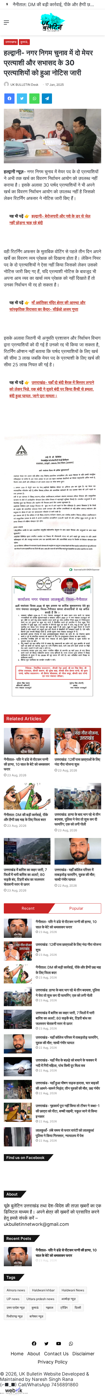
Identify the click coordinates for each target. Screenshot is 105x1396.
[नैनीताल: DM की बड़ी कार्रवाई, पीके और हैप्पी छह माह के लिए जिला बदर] (27, 796)
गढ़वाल (49, 1307)
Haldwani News (73, 1290)
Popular (76, 908)
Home (17, 1353)
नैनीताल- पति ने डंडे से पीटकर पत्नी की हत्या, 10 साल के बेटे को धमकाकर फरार (27, 764)
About (33, 1353)
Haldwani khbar (43, 1290)
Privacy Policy (53, 1362)
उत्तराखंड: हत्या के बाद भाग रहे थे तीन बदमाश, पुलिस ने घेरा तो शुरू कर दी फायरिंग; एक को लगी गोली (77, 819)
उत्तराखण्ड (10, 42)
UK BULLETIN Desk (24, 85)
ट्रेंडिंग (64, 1307)
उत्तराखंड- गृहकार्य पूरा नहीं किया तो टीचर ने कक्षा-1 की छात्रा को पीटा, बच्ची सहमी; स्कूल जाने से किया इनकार (68, 1111)
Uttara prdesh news (40, 1299)
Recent (28, 908)
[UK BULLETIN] (52, 22)
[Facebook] (9, 98)
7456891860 (64, 1384)
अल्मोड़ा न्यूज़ (68, 1299)
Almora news (16, 1290)
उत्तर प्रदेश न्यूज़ (15, 1307)
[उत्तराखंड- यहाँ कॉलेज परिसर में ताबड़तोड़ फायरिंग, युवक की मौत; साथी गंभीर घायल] (78, 851)
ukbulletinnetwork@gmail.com (36, 1224)
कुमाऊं (35, 1307)
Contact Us (56, 1353)
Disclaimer (83, 1353)
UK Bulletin (30, 1374)
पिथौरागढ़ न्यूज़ (14, 1316)
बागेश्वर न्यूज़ (36, 1316)
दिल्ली (78, 1307)
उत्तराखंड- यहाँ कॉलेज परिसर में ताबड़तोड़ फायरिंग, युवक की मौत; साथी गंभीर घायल (75, 874)
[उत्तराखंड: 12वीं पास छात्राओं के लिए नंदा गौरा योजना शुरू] (78, 741)
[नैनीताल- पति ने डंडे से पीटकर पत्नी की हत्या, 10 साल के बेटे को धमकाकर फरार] (27, 741)
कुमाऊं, (24, 42)
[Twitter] (22, 98)
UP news (13, 1299)
